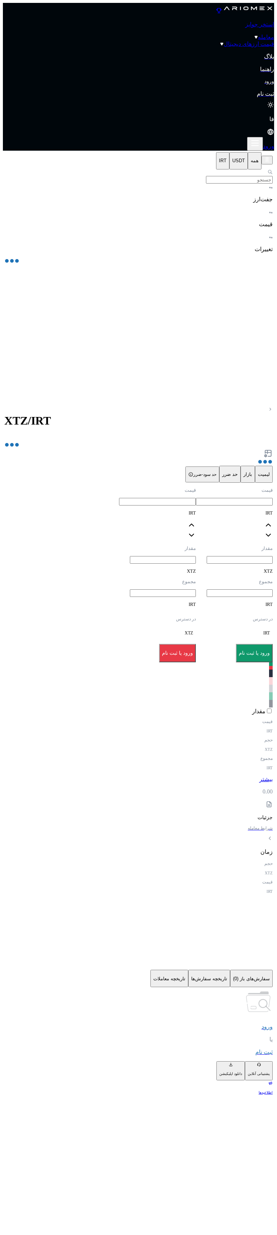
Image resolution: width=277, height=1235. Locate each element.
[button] (138, 126)
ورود (268, 146)
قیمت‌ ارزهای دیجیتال (249, 44)
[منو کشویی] (255, 144)
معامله (266, 37)
